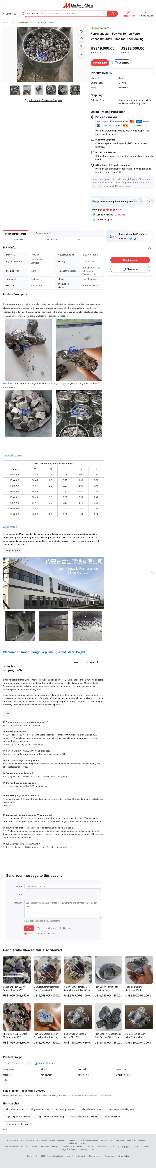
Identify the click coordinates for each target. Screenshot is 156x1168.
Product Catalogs (46, 1063)
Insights (84, 1143)
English (24, 1146)
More (5, 1129)
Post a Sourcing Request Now (40, 933)
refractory (82, 1074)
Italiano (80, 1146)
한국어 (120, 1146)
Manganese (9, 1069)
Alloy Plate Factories (91, 1109)
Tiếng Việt (73, 1149)
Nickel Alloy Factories (66, 1109)
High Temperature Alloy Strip (51, 1116)
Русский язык (68, 1146)
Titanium (119, 1069)
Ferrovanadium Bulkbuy (16, 1123)
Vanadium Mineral (112, 1116)
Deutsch (90, 1146)
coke (5, 1080)
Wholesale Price (91, 1140)
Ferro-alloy (83, 1069)
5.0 (121, 238)
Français (55, 1146)
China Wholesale (75, 1140)
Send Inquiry (100, 62)
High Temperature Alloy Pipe (121, 1109)
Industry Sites (106, 1140)
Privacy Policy (123, 1156)
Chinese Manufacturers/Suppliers (51, 1140)
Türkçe (63, 1149)
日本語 (129, 1146)
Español (34, 1146)
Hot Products (12, 1140)
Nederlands (101, 1146)
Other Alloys (50, 22)
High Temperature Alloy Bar (18, 1116)
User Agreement (95, 1156)
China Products (27, 1140)
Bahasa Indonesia (88, 1149)
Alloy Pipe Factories (40, 1109)
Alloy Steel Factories (14, 1109)
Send (29, 928)
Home (5, 22)
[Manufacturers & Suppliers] (78, 5)
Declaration (109, 1156)
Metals (6, 1074)
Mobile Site (73, 1143)
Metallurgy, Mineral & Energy (22, 22)
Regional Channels (123, 1140)
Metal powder (122, 1074)
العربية (111, 1146)
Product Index (140, 1140)
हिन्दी (136, 1146)
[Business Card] (149, 247)
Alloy (40, 22)
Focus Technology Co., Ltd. (58, 1156)
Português (45, 1146)
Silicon (44, 1069)
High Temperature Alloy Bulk (84, 1116)
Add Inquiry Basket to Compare (45, 100)
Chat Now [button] (124, 62)
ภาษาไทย (145, 1146)
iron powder (46, 1074)
